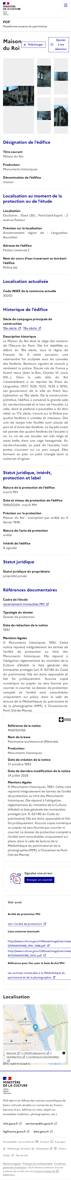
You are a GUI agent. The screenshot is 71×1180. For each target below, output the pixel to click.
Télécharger (35, 45)
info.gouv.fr (10, 1124)
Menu (65, 5)
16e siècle (10, 328)
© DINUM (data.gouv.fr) (34, 1053)
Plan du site (22, 1155)
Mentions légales (12, 1163)
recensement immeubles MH (23, 604)
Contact (44, 1142)
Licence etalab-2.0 (45, 1171)
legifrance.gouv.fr (14, 1132)
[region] (35, 1034)
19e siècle (30, 328)
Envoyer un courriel (39, 880)
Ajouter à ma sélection (61, 44)
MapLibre (11, 1053)
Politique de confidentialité (37, 1163)
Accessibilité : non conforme (18, 1142)
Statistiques (42, 1148)
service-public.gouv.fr (39, 1124)
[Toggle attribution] (64, 1053)
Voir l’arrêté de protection (25, 924)
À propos (60, 1142)
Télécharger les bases (18, 1148)
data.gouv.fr (41, 1132)
